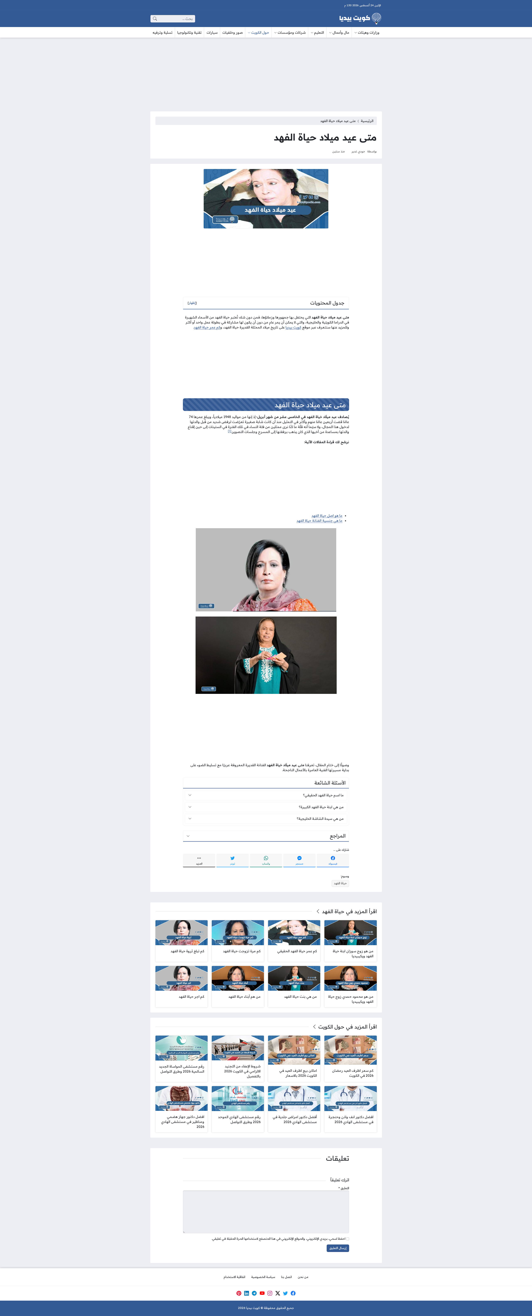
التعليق (344, 1188)
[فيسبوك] (293, 1293)
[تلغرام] (254, 1293)
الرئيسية (367, 121)
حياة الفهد (340, 883)
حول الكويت (331, 1027)
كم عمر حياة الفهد (207, 327)
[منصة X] (277, 1293)
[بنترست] (238, 1293)
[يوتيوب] (262, 1293)
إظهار (192, 303)
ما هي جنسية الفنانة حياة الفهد (319, 520)
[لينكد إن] (246, 1293)
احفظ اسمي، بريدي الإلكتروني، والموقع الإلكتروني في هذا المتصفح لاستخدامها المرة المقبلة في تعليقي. (278, 1239)
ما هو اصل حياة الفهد (327, 515)
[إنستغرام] (270, 1293)
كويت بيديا (293, 327)
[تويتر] (285, 1293)
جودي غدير (358, 151)
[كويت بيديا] (360, 19)
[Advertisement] (266, 72)
